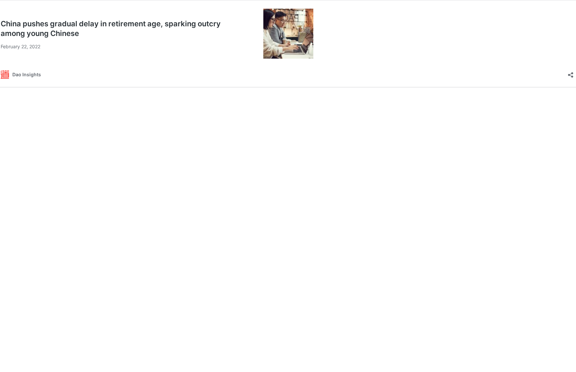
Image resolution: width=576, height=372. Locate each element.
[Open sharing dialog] (570, 73)
